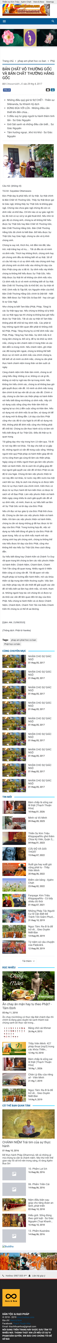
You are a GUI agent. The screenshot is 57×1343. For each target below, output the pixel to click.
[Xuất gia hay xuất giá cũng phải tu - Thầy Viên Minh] (14, 869)
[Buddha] (7, 1246)
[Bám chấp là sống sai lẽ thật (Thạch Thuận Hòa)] (14, 807)
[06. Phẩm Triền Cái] (14, 1189)
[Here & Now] (11, 1305)
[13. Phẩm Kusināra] (14, 1236)
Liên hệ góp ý (38, 1276)
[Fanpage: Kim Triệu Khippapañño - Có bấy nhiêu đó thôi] (14, 900)
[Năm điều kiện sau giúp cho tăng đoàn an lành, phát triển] (14, 1205)
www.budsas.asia (25, 1317)
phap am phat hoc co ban (23, 640)
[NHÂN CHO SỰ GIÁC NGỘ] (14, 661)
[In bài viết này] (52, 89)
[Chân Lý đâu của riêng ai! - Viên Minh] (14, 1079)
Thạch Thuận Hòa (21, 1323)
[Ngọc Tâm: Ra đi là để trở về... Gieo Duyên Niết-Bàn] (14, 931)
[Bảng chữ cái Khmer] (14, 1033)
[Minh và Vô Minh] (14, 822)
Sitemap (50, 2)
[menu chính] (4, 21)
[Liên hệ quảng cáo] (28, 45)
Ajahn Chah (26, 2)
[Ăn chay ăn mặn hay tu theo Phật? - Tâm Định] (28, 986)
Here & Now (38, 2)
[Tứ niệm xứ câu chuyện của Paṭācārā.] (14, 947)
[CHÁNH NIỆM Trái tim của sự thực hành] (28, 1124)
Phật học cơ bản (12, 644)
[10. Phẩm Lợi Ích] (14, 1173)
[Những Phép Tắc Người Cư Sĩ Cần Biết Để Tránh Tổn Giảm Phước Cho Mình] (14, 916)
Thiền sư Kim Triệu (10, 2)
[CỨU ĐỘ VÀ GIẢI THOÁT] (14, 853)
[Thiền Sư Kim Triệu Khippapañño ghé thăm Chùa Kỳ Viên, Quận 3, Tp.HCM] (14, 838)
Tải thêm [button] (27, 961)
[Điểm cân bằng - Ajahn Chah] (14, 885)
